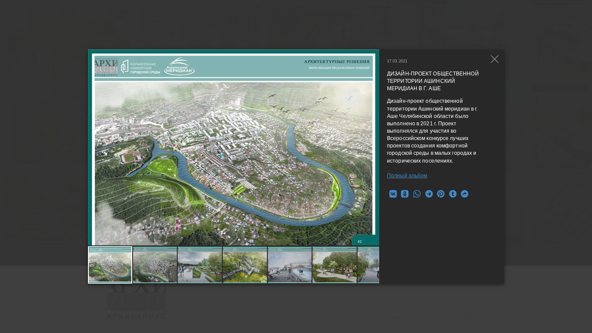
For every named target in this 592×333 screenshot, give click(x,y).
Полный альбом (407, 176)
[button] (373, 147)
